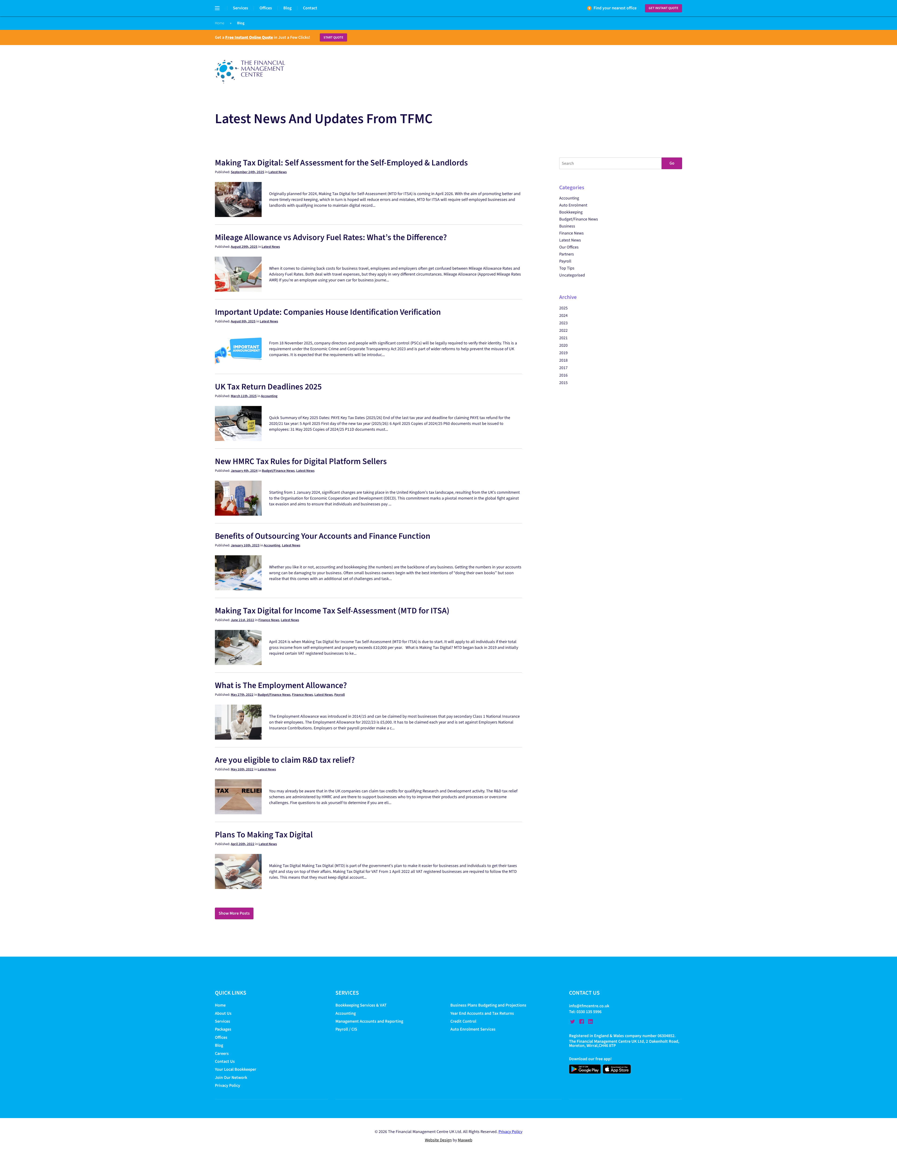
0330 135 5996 (589, 1012)
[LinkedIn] (590, 1021)
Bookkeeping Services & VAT (361, 1005)
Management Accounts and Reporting (369, 1021)
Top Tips (566, 268)
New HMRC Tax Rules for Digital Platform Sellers (301, 461)
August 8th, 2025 (243, 321)
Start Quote (333, 37)
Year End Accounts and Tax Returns (482, 1013)
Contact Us (225, 1061)
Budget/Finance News (278, 470)
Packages (223, 1029)
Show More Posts (234, 913)
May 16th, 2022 (242, 769)
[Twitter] (572, 1021)
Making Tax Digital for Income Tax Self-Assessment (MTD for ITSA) (332, 611)
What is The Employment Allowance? (281, 685)
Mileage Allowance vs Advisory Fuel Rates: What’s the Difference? (331, 237)
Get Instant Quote (663, 8)
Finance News (268, 620)
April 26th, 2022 (242, 844)
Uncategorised (572, 275)
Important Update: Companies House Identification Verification (328, 312)
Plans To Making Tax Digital (264, 835)
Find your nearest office (615, 8)
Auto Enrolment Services (472, 1029)
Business (567, 226)
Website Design (438, 1140)
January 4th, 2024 (244, 470)
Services (240, 8)
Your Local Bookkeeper (235, 1070)
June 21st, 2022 (242, 620)
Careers (222, 1053)
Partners (566, 254)
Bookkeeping (571, 212)
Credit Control (463, 1021)
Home (219, 23)
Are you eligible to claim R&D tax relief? (285, 760)
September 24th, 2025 (247, 172)
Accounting (269, 396)
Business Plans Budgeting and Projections (488, 1005)
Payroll (339, 694)
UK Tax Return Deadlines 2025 (268, 387)
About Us (223, 1013)
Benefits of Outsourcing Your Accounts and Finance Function (322, 536)
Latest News (277, 172)
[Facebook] (581, 1021)
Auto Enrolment (573, 205)
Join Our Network (231, 1078)
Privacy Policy (227, 1085)
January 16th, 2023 (245, 545)
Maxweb (465, 1140)
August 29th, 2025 (244, 246)
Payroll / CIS (346, 1029)
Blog (287, 8)
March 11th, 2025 (244, 396)
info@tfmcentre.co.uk (589, 1006)
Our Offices (569, 247)
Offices (266, 8)
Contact (310, 8)
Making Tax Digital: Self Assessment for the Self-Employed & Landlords (341, 163)
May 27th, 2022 (242, 694)
